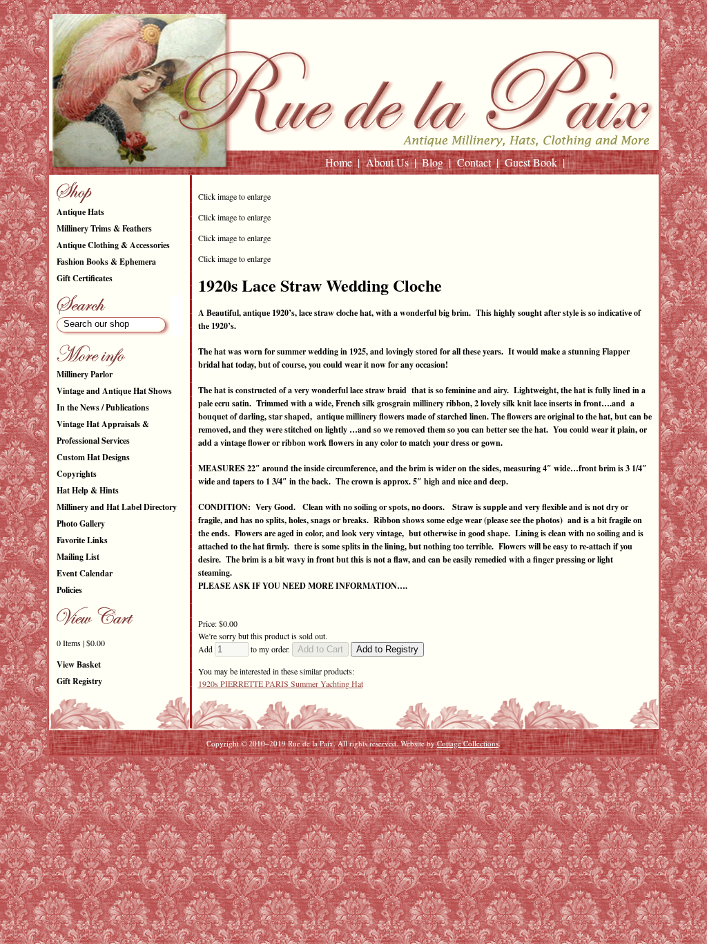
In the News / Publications (103, 407)
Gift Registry (79, 681)
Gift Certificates (85, 278)
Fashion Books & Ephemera (106, 261)
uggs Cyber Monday (185, 761)
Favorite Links (82, 540)
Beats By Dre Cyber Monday (40, 761)
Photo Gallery (81, 523)
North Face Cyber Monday (120, 761)
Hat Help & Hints (88, 490)
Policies (69, 590)
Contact (474, 162)
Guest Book (531, 162)
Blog (432, 162)
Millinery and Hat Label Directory (117, 507)
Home (338, 162)
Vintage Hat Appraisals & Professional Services (103, 432)
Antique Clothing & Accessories (113, 245)
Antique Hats (80, 212)
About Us (387, 162)
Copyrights (77, 474)
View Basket (79, 664)
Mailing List (78, 557)
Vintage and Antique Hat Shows (114, 391)
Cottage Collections (467, 743)
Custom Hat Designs (93, 457)
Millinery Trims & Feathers (104, 228)
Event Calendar (85, 573)
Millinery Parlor (85, 374)
